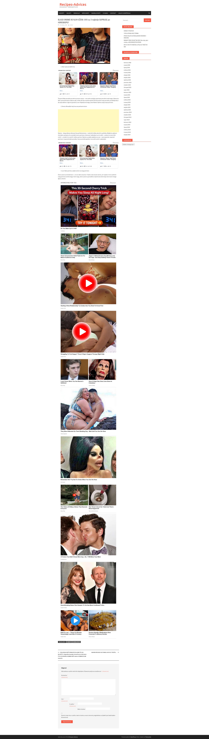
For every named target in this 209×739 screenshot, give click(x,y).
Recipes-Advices (73, 4)
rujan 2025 (126, 90)
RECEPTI (61, 13)
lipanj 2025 (127, 97)
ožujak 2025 (127, 105)
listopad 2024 (127, 117)
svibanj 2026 (127, 70)
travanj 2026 (127, 72)
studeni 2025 (127, 85)
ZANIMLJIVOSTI (95, 13)
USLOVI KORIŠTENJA (124, 13)
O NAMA (105, 13)
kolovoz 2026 (127, 62)
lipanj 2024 (127, 127)
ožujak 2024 (127, 134)
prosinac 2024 (127, 112)
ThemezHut (148, 737)
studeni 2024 (127, 115)
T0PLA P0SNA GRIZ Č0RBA (131, 33)
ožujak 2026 (127, 75)
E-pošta (72, 705)
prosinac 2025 (127, 82)
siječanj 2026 (127, 80)
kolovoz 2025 (127, 92)
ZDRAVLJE (77, 13)
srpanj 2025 (127, 95)
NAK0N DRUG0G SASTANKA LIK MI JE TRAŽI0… (104, 652)
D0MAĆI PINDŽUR (129, 31)
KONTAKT (113, 13)
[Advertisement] (88, 120)
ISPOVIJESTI (85, 13)
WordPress (133, 737)
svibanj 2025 (127, 100)
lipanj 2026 (127, 67)
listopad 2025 (127, 87)
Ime (64, 700)
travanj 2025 (127, 102)
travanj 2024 (127, 132)
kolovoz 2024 (127, 122)
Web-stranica (81, 709)
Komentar (64, 676)
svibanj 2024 (127, 129)
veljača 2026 (127, 77)
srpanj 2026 (127, 65)
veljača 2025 (127, 107)
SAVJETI (69, 13)
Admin (71, 25)
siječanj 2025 (127, 110)
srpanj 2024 (127, 124)
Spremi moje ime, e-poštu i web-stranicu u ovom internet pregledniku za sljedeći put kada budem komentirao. (88, 716)
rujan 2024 (126, 120)
